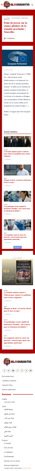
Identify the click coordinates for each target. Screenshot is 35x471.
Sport (5, 178)
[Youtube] (30, 370)
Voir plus (16, 247)
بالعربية (5, 149)
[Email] (24, 124)
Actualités (15, 18)
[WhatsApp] (15, 124)
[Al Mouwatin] (17, 361)
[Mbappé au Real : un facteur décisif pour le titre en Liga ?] (17, 170)
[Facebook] (6, 124)
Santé (5, 233)
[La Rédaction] (5, 38)
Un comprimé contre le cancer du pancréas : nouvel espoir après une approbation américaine (15, 237)
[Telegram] (29, 124)
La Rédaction (11, 38)
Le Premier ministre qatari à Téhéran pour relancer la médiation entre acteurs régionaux (17, 154)
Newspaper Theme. (26, 468)
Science (5, 204)
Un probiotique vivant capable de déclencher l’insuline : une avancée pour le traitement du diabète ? (17, 209)
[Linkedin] (20, 124)
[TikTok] (17, 370)
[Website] (26, 370)
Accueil (7, 18)
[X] (11, 124)
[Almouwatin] (16, 5)
